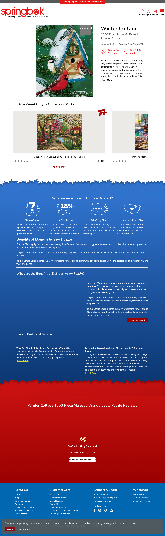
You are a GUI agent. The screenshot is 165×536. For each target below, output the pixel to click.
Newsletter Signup (102, 501)
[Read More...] (107, 80)
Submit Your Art (101, 494)
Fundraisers (138, 494)
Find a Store (55, 504)
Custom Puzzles (140, 497)
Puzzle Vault (20, 504)
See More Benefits (137, 320)
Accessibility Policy (23, 510)
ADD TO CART (59, 167)
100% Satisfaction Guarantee (64, 510)
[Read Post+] (22, 360)
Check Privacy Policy (24, 507)
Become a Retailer (142, 501)
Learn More (24, 529)
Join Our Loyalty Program (105, 497)
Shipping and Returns (60, 513)
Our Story (19, 494)
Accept (10, 529)
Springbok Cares (22, 501)
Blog (16, 497)
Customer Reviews (58, 507)
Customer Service (58, 497)
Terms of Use (20, 513)
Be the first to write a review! (82, 459)
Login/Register (56, 501)
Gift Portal (54, 494)
